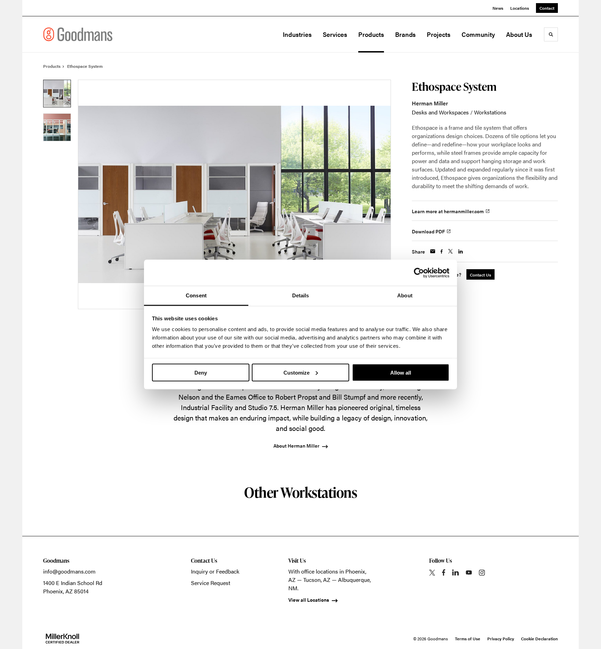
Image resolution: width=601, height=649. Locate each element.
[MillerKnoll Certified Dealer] (62, 638)
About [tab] (404, 295)
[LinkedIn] (455, 572)
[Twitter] (432, 573)
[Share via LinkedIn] (460, 251)
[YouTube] (469, 572)
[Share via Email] (432, 251)
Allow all (400, 372)
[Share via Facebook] (441, 251)
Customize (296, 372)
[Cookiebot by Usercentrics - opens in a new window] (418, 272)
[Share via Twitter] (450, 251)
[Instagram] (482, 573)
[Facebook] (443, 572)
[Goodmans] (78, 34)
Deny (200, 372)
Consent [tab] (196, 295)
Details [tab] (300, 295)
